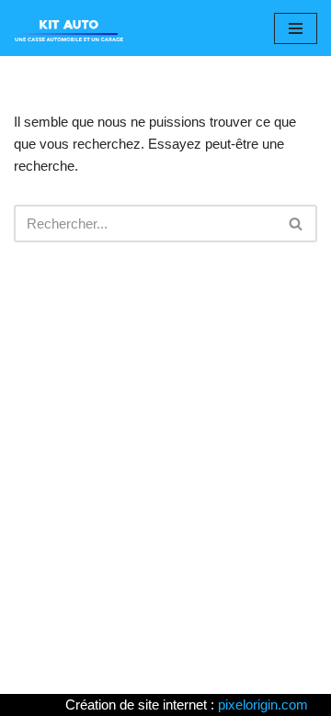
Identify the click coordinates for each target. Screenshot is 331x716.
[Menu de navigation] (295, 28)
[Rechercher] (296, 223)
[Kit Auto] (69, 28)
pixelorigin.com (263, 704)
